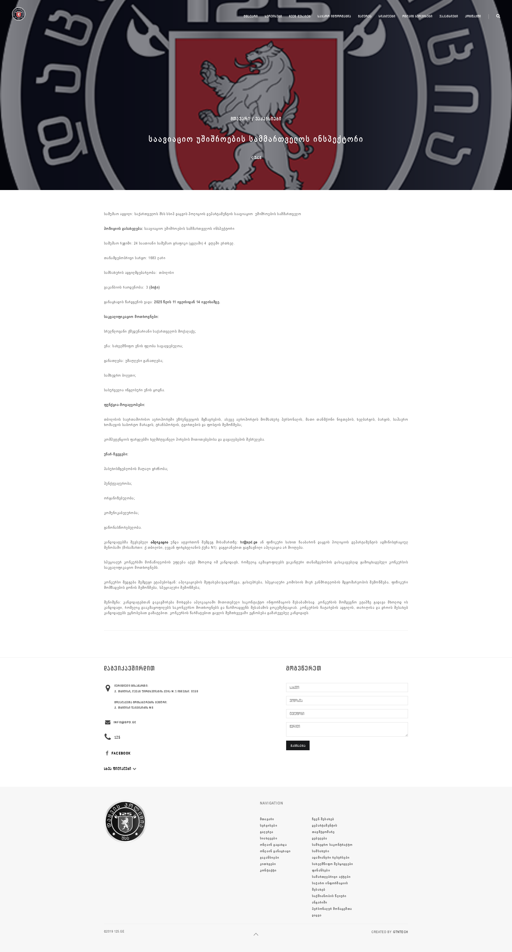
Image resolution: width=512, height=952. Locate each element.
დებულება (319, 838)
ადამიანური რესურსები (331, 857)
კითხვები (268, 864)
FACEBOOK (120, 753)
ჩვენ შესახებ (300, 16)
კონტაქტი (473, 16)
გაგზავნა (298, 746)
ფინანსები (321, 870)
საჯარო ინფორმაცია (334, 16)
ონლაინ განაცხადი (275, 851)
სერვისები (273, 16)
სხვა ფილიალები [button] (118, 769)
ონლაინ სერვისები (417, 16)
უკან (257, 158)
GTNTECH (400, 932)
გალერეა (365, 16)
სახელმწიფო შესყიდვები (332, 864)
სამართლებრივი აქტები (331, 877)
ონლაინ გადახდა (273, 845)
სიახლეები (387, 16)
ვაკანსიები (448, 16)
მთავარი (251, 16)
